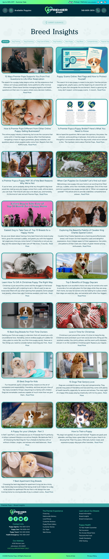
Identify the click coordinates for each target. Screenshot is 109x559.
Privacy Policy (92, 556)
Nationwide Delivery (49, 516)
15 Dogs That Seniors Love (81, 382)
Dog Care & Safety (43, 41)
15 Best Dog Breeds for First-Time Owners (27, 332)
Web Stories (47, 532)
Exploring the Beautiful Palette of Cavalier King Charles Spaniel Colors (82, 231)
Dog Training (16, 41)
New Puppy (69, 41)
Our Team (46, 529)
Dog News (80, 41)
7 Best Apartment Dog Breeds (27, 481)
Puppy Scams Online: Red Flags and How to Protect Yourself (82, 77)
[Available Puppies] (11, 10)
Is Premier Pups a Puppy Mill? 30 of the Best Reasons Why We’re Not (27, 181)
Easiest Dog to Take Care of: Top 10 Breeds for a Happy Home (27, 231)
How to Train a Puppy (81, 431)
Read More (27, 93)
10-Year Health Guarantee (88, 528)
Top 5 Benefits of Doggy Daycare (82, 282)
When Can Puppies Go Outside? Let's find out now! (81, 180)
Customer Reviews (49, 521)
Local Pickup (47, 519)
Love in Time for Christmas (82, 332)
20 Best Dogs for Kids (27, 381)
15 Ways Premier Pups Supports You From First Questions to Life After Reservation (27, 77)
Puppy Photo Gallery (49, 524)
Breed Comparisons (85, 519)
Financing (46, 514)
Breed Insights (84, 516)
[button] (98, 2)
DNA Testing (83, 541)
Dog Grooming (29, 41)
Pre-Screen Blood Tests (87, 533)
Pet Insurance (83, 530)
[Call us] (97, 10)
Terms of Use (70, 556)
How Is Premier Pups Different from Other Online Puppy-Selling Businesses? (27, 129)
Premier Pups (6, 505)
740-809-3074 (88, 10)
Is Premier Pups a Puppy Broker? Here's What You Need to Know (81, 129)
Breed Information (85, 514)
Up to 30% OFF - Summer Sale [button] (14, 2)
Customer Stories (49, 527)
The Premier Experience (53, 511)
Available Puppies (22, 10)
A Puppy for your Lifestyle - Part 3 (27, 431)
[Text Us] (103, 10)
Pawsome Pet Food (85, 535)
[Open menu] (5, 10)
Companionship (92, 41)
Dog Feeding (57, 41)
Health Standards (85, 538)
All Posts (5, 41)
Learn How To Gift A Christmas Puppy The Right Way (27, 282)
